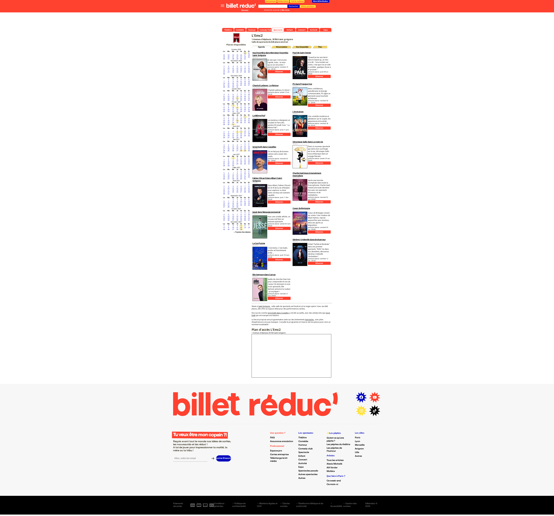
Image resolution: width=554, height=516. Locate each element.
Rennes (244, 10)
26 (224, 59)
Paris (357, 438)
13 (228, 55)
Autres (301, 478)
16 (241, 55)
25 (249, 57)
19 (224, 57)
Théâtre (302, 438)
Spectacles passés (308, 471)
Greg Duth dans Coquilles (278, 313)
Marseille (360, 445)
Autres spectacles (308, 474)
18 (249, 55)
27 (228, 59)
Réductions (283, 1)
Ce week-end (334, 481)
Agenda (261, 47)
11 (249, 53)
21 (233, 57)
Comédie (303, 441)
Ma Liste (285, 10)
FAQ (272, 438)
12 (224, 55)
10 (245, 53)
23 (241, 57)
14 (233, 55)
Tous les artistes (335, 460)
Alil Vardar (332, 468)
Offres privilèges (307, 6)
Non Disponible (302, 47)
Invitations (271, 1)
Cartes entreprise (279, 455)
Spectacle (303, 452)
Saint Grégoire (264, 306)
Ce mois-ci (332, 484)
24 (245, 57)
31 (245, 59)
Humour (302, 445)
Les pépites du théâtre (338, 444)
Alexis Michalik (334, 464)
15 (237, 55)
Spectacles (309, 319)
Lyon (357, 441)
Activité (302, 464)
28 (233, 59)
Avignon (359, 449)
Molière (331, 471)
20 (228, 57)
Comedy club (305, 449)
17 (245, 55)
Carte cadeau (297, 1)
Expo (301, 467)
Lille (357, 452)
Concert (302, 460)
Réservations (281, 47)
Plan (320, 47)
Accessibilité (336, 506)
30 (241, 59)
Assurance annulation (281, 441)
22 (237, 57)
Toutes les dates (243, 232)
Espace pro (276, 451)
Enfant (301, 456)
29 (237, 59)
